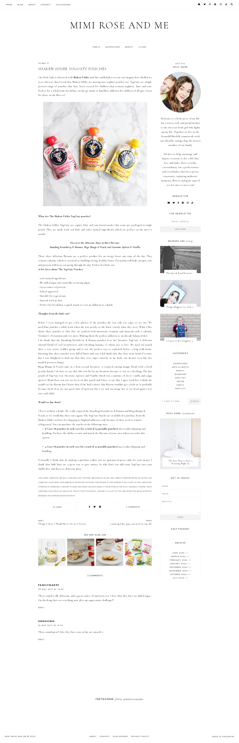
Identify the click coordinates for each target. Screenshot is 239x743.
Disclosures (63, 4)
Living (142, 47)
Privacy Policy (140, 736)
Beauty (129, 47)
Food (59, 507)
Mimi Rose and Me (119, 25)
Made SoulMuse (223, 736)
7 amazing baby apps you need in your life (131, 522)
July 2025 (180, 578)
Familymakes (48, 585)
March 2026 (180, 556)
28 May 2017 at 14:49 (51, 589)
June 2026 (180, 553)
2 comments (133, 507)
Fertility (180, 388)
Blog (20, 4)
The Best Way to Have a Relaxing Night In (180, 462)
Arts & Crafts (180, 367)
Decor (180, 381)
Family (96, 47)
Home (9, 4)
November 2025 (180, 570)
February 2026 (180, 560)
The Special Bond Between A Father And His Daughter (181, 273)
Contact (46, 4)
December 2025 (180, 567)
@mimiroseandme (133, 699)
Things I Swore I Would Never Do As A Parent (62, 522)
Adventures (113, 47)
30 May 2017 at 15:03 (50, 625)
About (32, 4)
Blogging (180, 374)
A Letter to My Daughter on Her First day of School (181, 341)
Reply (41, 607)
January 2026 (180, 563)
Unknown (46, 621)
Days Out (180, 377)
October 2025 (180, 574)
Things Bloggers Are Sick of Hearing (181, 307)
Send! (180, 517)
